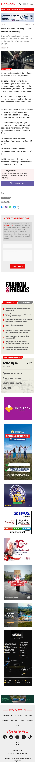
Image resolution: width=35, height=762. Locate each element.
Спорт (22, 720)
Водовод (7, 387)
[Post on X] (18, 207)
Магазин (14, 720)
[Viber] (5, 737)
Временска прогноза (12, 373)
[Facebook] (11, 737)
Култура (30, 720)
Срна (8, 48)
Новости (5, 720)
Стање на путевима (12, 378)
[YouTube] (17, 737)
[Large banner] (17, 17)
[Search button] (20, 4)
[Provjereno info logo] (8, 4)
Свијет (3, 24)
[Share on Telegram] (14, 207)
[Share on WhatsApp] (10, 207)
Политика (18, 715)
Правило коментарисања (17, 754)
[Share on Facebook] (2, 207)
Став (17, 726)
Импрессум (17, 750)
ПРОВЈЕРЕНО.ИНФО (9, 225)
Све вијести (7, 715)
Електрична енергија (12, 383)
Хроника (28, 715)
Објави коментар (17, 266)
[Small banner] (18, 287)
